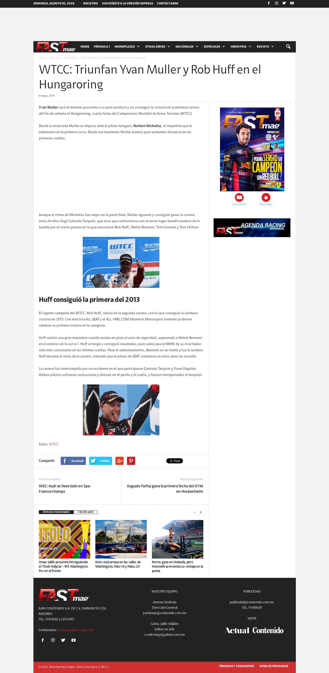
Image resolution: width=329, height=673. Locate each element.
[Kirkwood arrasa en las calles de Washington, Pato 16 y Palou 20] (121, 539)
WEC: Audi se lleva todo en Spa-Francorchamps (65, 489)
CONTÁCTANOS (167, 3)
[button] (288, 46)
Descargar (266, 204)
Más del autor (85, 512)
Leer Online (239, 204)
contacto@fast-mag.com (76, 630)
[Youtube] (292, 4)
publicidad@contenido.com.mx (252, 602)
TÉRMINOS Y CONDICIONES (236, 666)
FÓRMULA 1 (102, 46)
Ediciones (54, 58)
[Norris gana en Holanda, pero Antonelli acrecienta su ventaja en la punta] (177, 539)
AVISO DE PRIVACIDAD (274, 666)
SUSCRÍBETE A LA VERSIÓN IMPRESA (127, 3)
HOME (84, 46)
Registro (90, 3)
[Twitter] (284, 4)
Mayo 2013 (70, 58)
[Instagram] (276, 4)
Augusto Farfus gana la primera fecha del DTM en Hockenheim (165, 489)
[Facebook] (269, 4)
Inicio (42, 58)
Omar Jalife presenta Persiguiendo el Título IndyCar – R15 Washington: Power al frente (63, 567)
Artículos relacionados (56, 512)
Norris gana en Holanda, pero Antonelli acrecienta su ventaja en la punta (177, 567)
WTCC (54, 444)
